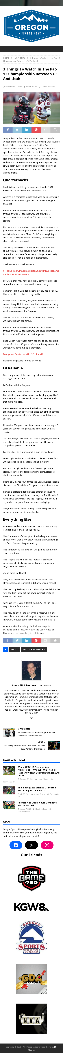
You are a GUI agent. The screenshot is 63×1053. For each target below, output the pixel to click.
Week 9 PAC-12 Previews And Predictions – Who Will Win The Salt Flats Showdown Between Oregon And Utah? (38, 771)
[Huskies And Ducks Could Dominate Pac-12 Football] (9, 805)
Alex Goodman (41, 809)
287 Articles (45, 685)
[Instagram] (47, 845)
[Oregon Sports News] (31, 43)
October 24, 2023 (26, 779)
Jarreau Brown (39, 794)
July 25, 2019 (25, 794)
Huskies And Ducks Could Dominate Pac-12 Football (37, 804)
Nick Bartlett (31, 86)
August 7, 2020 (25, 809)
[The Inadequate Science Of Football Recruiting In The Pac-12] (9, 790)
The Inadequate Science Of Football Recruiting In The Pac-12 (37, 789)
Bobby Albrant (43, 779)
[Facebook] (15, 845)
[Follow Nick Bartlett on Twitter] (31, 718)
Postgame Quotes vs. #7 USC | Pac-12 (23, 354)
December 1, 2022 (14, 86)
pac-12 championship (34, 649)
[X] (31, 845)
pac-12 (14, 649)
